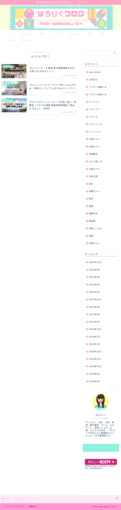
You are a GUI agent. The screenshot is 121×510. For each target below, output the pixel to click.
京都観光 (93, 154)
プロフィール (26, 34)
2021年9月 (94, 307)
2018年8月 (94, 381)
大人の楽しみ (75, 34)
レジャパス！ (95, 132)
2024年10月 (95, 262)
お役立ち (11, 40)
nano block (95, 72)
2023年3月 (94, 277)
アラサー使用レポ (98, 94)
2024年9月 (94, 270)
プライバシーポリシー (15, 506)
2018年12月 (95, 351)
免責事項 (32, 506)
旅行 (91, 34)
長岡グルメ (94, 243)
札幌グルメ (94, 191)
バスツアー (94, 109)
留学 (102, 34)
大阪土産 (93, 176)
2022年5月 (94, 285)
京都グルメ (94, 139)
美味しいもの (95, 228)
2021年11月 (95, 299)
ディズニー (56, 34)
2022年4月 (94, 292)
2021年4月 (94, 314)
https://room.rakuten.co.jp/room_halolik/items (100, 467)
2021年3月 (94, 322)
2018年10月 (95, 366)
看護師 (92, 221)
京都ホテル (94, 147)
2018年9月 (94, 374)
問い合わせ (27, 40)
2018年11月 (95, 359)
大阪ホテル (94, 169)
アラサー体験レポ (98, 87)
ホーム (10, 34)
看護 (42, 34)
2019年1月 (94, 344)
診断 (91, 236)
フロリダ (93, 117)
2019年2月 (94, 337)
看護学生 (93, 213)
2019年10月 (95, 329)
